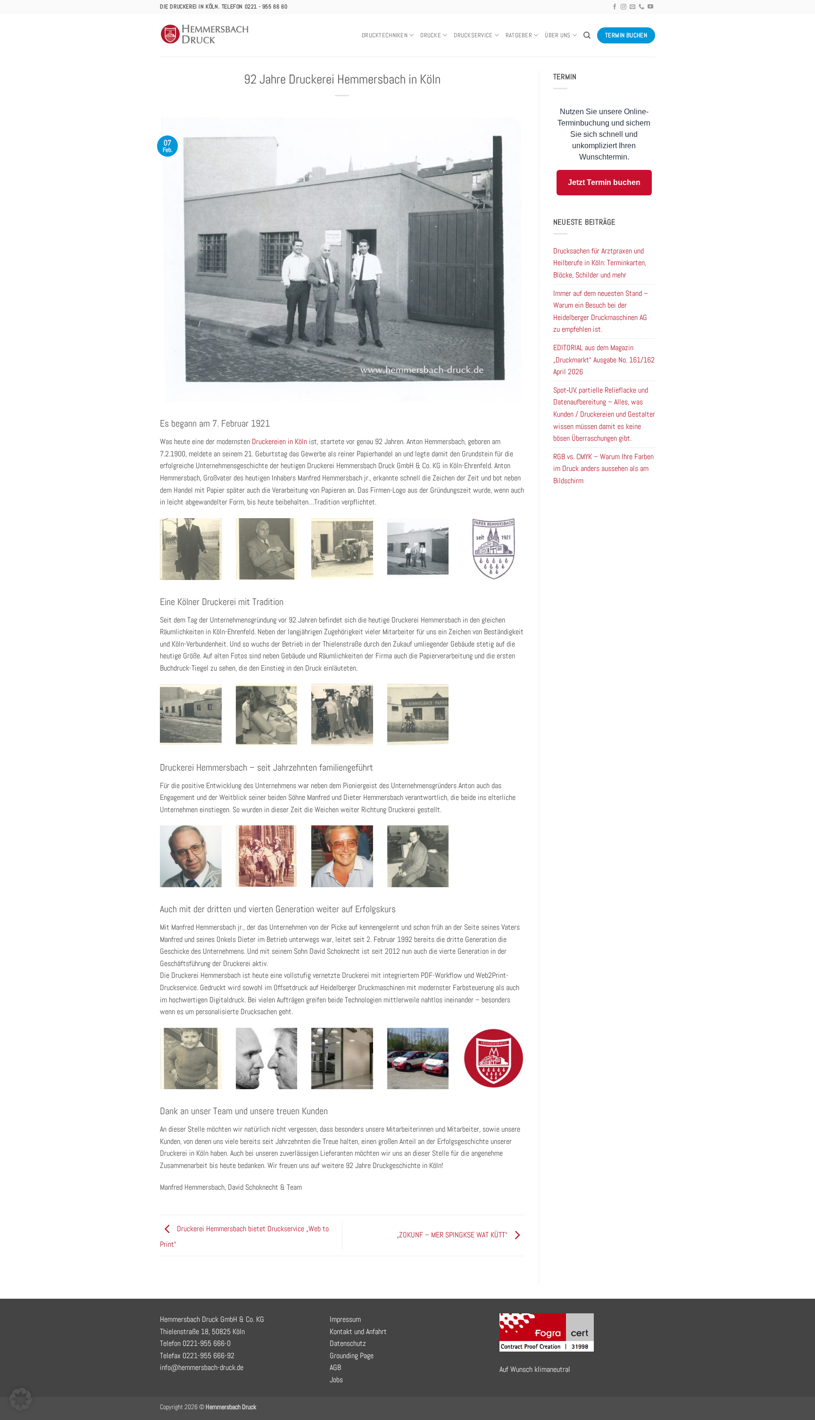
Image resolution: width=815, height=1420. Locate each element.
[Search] (586, 35)
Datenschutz (348, 1343)
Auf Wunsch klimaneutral (534, 1369)
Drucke (430, 35)
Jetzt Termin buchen (604, 182)
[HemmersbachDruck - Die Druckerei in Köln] (205, 35)
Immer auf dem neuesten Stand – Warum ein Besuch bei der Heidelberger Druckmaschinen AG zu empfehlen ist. (600, 311)
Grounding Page (352, 1356)
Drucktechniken (385, 35)
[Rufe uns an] (641, 7)
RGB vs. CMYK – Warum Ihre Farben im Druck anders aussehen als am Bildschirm (603, 469)
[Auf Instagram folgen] (623, 7)
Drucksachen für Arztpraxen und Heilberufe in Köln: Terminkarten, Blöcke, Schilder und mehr (599, 263)
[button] (21, 1399)
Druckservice (473, 35)
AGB (335, 1367)
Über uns (557, 35)
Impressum (345, 1319)
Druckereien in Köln (280, 441)
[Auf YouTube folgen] (650, 7)
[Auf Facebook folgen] (614, 7)
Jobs (336, 1380)
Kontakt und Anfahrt (358, 1331)
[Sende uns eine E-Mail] (632, 7)
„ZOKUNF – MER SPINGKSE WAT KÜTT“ (453, 1235)
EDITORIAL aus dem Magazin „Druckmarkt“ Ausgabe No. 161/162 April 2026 (604, 360)
